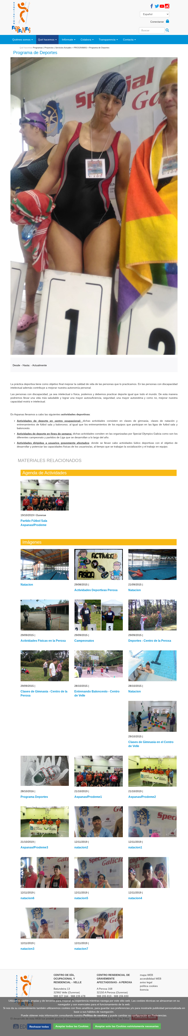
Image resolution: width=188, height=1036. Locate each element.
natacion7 (81, 948)
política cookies (149, 986)
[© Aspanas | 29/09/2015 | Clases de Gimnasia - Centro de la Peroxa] (45, 665)
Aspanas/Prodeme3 (34, 847)
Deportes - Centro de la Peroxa (149, 640)
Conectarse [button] (158, 21)
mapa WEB (146, 974)
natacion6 (27, 898)
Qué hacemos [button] (46, 39)
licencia (144, 989)
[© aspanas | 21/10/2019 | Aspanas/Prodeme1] (98, 771)
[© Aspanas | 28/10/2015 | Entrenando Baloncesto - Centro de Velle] (98, 665)
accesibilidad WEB (150, 978)
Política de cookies (95, 1015)
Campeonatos (84, 640)
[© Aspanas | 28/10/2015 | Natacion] (152, 665)
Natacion (27, 584)
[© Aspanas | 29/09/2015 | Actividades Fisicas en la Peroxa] (45, 615)
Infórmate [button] (67, 39)
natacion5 (81, 898)
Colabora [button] (86, 39)
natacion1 (135, 847)
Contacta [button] (128, 39)
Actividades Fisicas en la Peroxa (43, 640)
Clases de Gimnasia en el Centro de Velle (150, 744)
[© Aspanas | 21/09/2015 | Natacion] (152, 564)
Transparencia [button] (107, 39)
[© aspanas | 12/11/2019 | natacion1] (152, 821)
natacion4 (135, 898)
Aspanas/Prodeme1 (88, 796)
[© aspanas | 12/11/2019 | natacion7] (98, 923)
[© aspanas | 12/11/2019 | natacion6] (45, 872)
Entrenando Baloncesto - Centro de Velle (97, 693)
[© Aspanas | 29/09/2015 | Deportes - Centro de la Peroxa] (152, 615)
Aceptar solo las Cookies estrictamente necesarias (127, 1026)
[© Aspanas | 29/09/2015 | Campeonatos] (98, 615)
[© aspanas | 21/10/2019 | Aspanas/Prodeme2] (152, 771)
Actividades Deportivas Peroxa (96, 590)
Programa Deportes (34, 796)
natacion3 (27, 948)
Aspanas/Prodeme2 (142, 796)
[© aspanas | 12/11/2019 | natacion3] (45, 923)
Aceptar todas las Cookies (71, 1026)
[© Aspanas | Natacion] (45, 564)
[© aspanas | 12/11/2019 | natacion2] (98, 821)
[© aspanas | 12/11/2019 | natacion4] (152, 872)
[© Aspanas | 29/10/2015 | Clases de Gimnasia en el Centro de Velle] (152, 716)
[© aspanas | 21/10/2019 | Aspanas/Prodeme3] (45, 821)
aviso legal (146, 982)
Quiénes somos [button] (21, 39)
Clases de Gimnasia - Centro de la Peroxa (44, 693)
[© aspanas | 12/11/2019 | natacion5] (98, 872)
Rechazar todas (39, 1026)
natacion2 (81, 847)
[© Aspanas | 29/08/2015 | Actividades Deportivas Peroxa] (98, 564)
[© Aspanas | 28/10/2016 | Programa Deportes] (45, 771)
